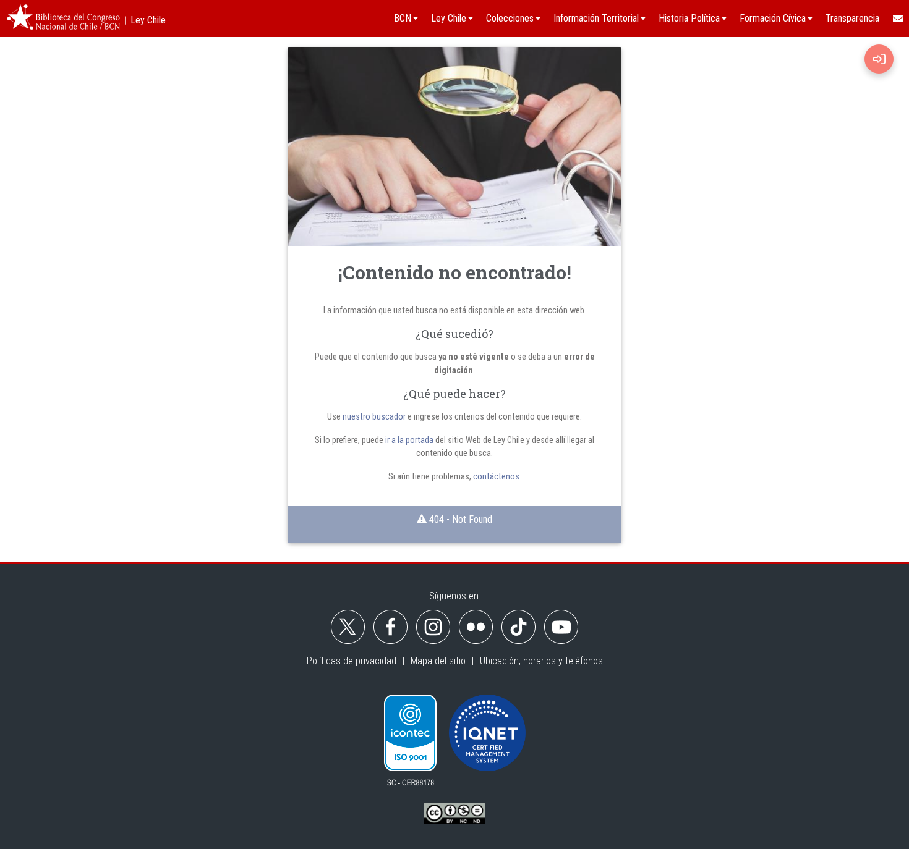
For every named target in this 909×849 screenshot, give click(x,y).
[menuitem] (897, 18)
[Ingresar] (879, 59)
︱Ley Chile (143, 20)
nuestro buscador (374, 417)
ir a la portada (409, 440)
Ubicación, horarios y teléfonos (541, 661)
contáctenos (496, 476)
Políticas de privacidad (351, 661)
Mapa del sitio (438, 661)
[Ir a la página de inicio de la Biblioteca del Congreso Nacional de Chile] (63, 18)
